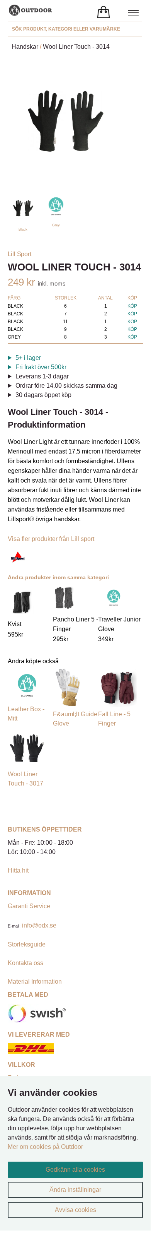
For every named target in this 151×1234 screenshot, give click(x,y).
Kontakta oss (25, 963)
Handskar (25, 46)
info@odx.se (39, 925)
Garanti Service (29, 906)
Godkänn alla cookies (75, 1169)
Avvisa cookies (75, 1210)
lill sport (19, 254)
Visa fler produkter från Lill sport (51, 539)
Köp (132, 306)
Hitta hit (18, 870)
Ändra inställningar (75, 1189)
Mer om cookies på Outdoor (45, 1146)
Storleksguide (27, 944)
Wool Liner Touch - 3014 (76, 46)
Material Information (35, 981)
